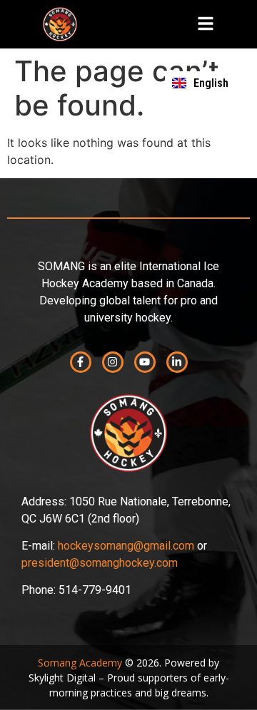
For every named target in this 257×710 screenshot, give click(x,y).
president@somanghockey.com (99, 563)
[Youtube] (145, 362)
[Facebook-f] (80, 362)
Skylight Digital (62, 677)
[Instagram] (113, 362)
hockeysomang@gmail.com (126, 545)
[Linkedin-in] (177, 362)
